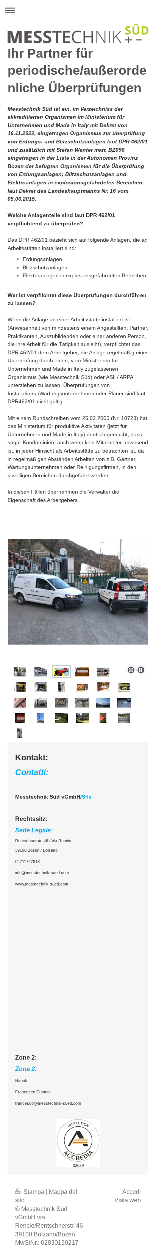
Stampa (34, 1192)
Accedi (131, 1192)
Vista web (127, 1200)
